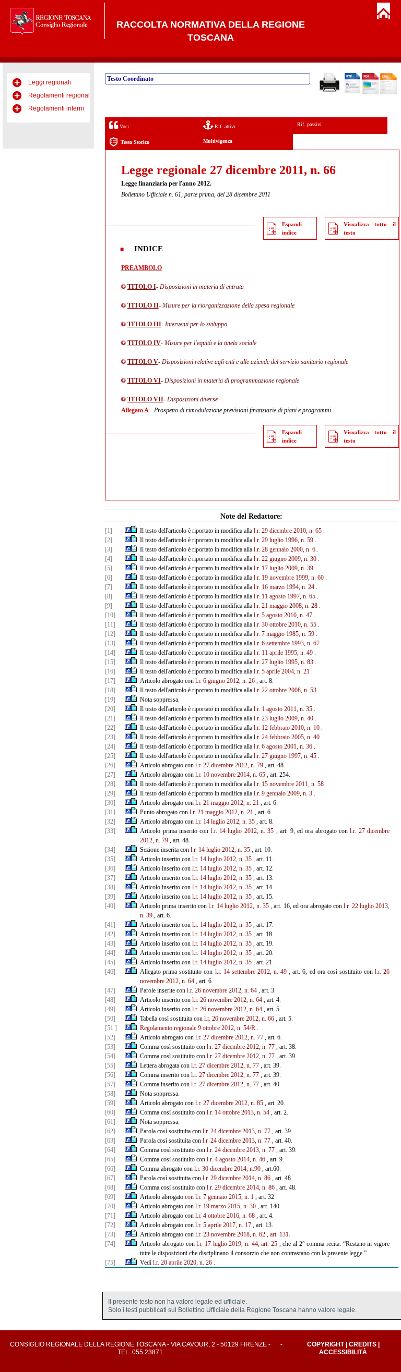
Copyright (325, 1344)
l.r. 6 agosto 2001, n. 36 (283, 746)
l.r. (198, 774)
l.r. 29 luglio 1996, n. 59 (283, 540)
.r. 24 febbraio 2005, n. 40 (287, 737)
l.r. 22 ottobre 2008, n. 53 (285, 690)
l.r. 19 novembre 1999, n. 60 (289, 577)
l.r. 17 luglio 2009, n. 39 (283, 568)
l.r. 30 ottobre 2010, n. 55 (285, 624)
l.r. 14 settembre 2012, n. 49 (251, 971)
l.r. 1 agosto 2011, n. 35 (283, 709)
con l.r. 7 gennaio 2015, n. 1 (219, 1196)
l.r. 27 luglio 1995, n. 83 (283, 662)
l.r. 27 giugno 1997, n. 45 (285, 756)
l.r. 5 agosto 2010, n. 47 (283, 615)
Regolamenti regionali (59, 95)
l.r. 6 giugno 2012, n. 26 (225, 680)
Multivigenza (217, 141)
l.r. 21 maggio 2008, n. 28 (285, 605)
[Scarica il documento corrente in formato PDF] (370, 92)
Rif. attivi (224, 126)
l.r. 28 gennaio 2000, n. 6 (284, 549)
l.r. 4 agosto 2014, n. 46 (236, 1159)
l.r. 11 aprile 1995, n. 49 (283, 652)
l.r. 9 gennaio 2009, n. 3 (283, 793)
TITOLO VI (144, 380)
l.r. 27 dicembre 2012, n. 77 (229, 1037)
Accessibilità (343, 1352)
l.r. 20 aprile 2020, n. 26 (182, 1262)
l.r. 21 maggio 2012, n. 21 (227, 802)
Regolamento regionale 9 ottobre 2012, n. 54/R (197, 1028)
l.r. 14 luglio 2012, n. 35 (225, 821)
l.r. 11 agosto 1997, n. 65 (284, 596)
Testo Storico (135, 142)
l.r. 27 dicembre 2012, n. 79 (229, 765)
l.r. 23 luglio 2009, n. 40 (283, 718)
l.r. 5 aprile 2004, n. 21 (282, 671)
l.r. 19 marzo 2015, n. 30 (225, 1206)
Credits (362, 1344)
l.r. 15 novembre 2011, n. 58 (289, 784)
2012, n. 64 (180, 981)
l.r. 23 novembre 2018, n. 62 (230, 1234)
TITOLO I (141, 286)
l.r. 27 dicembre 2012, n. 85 (229, 1103)
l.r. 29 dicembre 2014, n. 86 (236, 1178)
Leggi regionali (49, 82)
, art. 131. (278, 1234)
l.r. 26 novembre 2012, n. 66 (239, 1018)
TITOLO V (142, 361)
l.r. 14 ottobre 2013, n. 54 (238, 1112)
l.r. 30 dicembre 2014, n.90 (227, 1168)
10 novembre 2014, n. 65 (234, 774)
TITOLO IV (144, 343)
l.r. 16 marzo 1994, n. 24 (284, 587)
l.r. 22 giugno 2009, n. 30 (285, 558)
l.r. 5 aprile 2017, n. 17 (223, 1225)
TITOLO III (144, 324)
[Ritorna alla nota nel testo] (128, 530)
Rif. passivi (309, 124)
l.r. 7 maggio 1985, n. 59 (284, 634)
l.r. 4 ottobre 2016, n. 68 (225, 1215)
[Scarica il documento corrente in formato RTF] (352, 91)
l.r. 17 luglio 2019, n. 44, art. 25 (236, 1243)
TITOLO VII (145, 399)
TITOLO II (143, 305)
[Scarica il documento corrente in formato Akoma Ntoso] (388, 92)
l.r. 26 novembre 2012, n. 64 (222, 990)
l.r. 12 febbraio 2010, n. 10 (287, 727)
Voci (123, 126)
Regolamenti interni (56, 108)
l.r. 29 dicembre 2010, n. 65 (288, 530)
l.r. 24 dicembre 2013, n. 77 (236, 1131)
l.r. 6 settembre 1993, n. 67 (287, 643)
